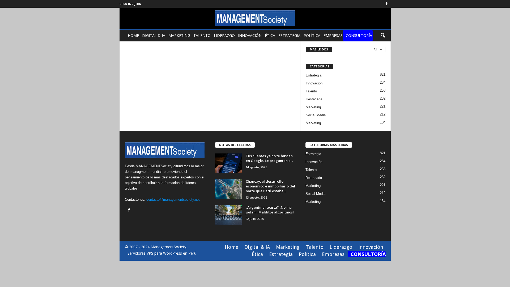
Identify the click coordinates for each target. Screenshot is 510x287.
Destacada (314, 99)
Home (133, 35)
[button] (383, 35)
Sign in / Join (130, 4)
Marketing (179, 35)
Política (312, 35)
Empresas (333, 35)
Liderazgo (224, 35)
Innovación (250, 35)
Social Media (316, 115)
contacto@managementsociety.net (173, 200)
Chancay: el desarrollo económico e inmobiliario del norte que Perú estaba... (270, 186)
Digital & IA (153, 35)
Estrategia (289, 35)
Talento (202, 35)
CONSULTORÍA (359, 35)
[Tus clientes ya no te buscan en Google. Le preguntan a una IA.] (228, 163)
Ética (270, 35)
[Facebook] (387, 4)
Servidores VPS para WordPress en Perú (162, 253)
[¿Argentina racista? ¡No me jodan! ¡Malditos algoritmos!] (228, 215)
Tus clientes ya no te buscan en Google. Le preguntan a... (269, 158)
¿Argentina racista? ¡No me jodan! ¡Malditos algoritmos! (270, 210)
